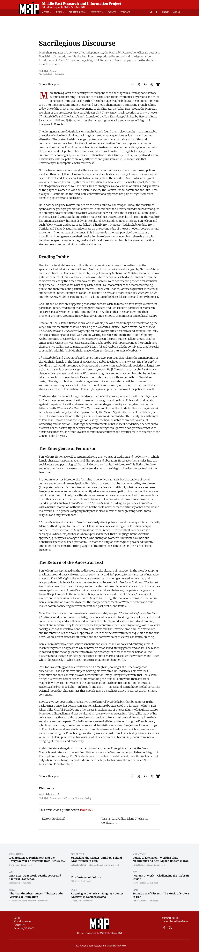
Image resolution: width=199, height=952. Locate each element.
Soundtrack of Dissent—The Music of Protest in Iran (161, 895)
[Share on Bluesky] (158, 84)
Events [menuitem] (112, 12)
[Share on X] (139, 84)
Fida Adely (75, 865)
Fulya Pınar (14, 865)
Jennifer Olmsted (88, 865)
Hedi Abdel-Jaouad (48, 71)
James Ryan (14, 883)
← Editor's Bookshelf (52, 818)
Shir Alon (75, 881)
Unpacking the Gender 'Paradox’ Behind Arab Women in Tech (96, 859)
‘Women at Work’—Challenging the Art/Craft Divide (161, 877)
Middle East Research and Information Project (81, 3)
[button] (48, 12)
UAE (73, 873)
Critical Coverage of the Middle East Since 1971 (63, 7)
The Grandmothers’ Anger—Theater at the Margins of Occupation (36, 895)
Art (11, 872)
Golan (12, 890)
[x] (170, 927)
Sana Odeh (102, 865)
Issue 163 (86, 810)
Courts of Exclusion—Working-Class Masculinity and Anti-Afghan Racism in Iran (161, 859)
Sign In (165, 11)
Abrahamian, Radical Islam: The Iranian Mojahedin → (125, 820)
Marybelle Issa (139, 883)
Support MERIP (170, 917)
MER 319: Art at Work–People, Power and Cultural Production (35, 877)
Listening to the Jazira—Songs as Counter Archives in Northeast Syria (97, 895)
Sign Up (176, 11)
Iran (135, 890)
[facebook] (164, 927)
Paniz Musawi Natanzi (143, 865)
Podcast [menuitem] (125, 12)
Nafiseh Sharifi (139, 901)
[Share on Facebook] (132, 84)
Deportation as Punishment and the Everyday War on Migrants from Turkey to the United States (36, 861)
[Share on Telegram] (152, 84)
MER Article (16, 854)
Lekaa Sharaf (15, 901)
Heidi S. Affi (76, 901)
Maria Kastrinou (29, 901)
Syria (74, 890)
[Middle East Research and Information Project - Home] (29, 7)
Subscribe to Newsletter (175, 921)
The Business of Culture (86, 877)
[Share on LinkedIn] (145, 84)
